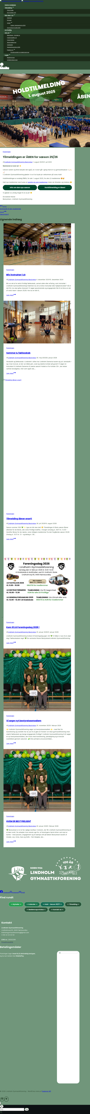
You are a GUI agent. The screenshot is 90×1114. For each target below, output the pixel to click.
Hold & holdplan (10, 5)
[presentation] (39, 244)
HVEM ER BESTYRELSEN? (18, 821)
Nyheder (9, 20)
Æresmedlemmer (11, 42)
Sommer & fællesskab (18, 352)
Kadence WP (46, 1091)
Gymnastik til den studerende (10, 208)
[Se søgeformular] (2, 64)
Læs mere (11, 295)
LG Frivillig (8, 30)
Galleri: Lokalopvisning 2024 (18, 25)
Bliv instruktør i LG (15, 274)
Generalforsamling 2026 (13, 47)
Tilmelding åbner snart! (19, 518)
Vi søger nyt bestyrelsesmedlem (23, 720)
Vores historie (10, 40)
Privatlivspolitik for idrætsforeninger (20, 52)
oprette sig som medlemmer (38, 182)
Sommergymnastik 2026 (13, 28)
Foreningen (7, 152)
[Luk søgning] (2, 1106)
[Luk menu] (0, 1103)
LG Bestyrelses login (12, 60)
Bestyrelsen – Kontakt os (13, 35)
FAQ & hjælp (10, 10)
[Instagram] (4, 68)
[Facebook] (1, 68)
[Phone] (6, 68)
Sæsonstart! (4, 213)
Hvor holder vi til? (11, 12)
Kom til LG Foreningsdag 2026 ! (22, 627)
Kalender (9, 18)
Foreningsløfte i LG (12, 38)
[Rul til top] (2, 1099)
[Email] (8, 68)
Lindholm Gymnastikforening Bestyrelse (18, 162)
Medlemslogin (11, 57)
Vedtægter (10, 45)
